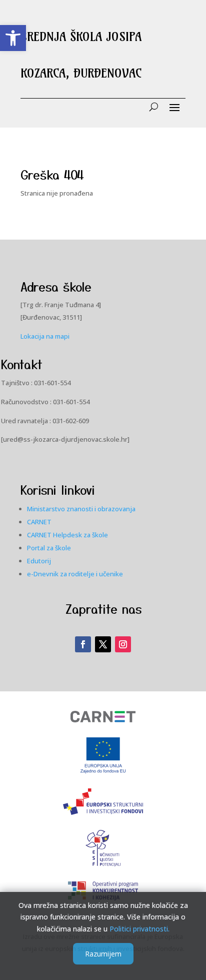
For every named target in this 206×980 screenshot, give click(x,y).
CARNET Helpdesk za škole (67, 534)
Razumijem (103, 953)
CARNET (39, 521)
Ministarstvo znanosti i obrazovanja (81, 508)
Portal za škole (49, 547)
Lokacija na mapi (45, 336)
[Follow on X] (103, 644)
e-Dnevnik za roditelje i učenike (75, 573)
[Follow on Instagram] (123, 644)
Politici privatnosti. (140, 928)
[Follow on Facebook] (83, 644)
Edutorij (39, 560)
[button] (13, 38)
